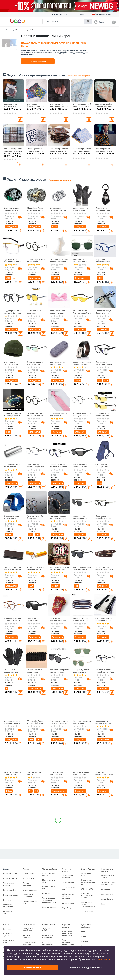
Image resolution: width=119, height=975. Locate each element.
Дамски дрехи (28, 874)
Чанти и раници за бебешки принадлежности (49, 900)
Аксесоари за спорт (8, 941)
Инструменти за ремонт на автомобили (29, 944)
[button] (5, 21)
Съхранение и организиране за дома (88, 882)
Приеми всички (32, 968)
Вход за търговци (59, 14)
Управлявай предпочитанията (86, 968)
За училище (66, 908)
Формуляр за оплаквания (8, 906)
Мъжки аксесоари (22, 30)
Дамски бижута (107, 894)
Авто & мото (29, 924)
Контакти (7, 900)
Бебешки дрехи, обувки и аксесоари (68, 896)
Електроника (48, 924)
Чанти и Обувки (49, 869)
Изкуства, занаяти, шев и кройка (87, 896)
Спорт (6, 924)
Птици (83, 936)
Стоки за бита (87, 889)
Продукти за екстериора (28, 930)
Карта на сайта (9, 890)
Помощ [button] (81, 14)
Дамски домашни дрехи (30, 902)
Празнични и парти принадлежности (88, 904)
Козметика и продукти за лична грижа (67, 933)
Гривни (104, 904)
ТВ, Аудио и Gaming (47, 930)
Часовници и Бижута (107, 870)
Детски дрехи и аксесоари (68, 877)
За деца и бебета (66, 870)
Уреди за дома (87, 911)
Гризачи (84, 941)
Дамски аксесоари (27, 884)
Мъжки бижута (107, 899)
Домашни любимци (86, 925)
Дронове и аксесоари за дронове (47, 944)
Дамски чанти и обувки (48, 874)
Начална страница (38, 61)
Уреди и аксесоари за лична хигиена (68, 942)
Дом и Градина (88, 869)
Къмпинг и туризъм (7, 935)
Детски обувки (68, 883)
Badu (3, 30)
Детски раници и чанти (68, 888)
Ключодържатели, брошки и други (108, 883)
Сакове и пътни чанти (48, 888)
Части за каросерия (27, 936)
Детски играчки (68, 903)
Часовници (105, 889)
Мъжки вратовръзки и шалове (43, 30)
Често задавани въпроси (10, 884)
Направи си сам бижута (107, 877)
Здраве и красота (66, 925)
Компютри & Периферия (47, 936)
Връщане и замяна (7, 912)
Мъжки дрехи (28, 878)
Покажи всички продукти (79, 76)
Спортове (7, 929)
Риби (83, 932)
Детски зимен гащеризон (28, 896)
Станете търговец (10, 878)
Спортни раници (49, 907)
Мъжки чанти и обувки (48, 881)
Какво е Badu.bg (10, 874)
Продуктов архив (10, 895)
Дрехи (10, 30)
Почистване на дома (87, 874)
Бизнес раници (48, 894)
